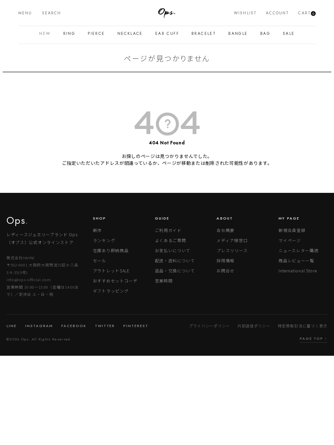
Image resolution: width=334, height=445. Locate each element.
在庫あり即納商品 (111, 250)
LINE (12, 325)
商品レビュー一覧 (296, 260)
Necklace (130, 33)
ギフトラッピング (111, 291)
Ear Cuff (167, 33)
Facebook (73, 325)
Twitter (105, 325)
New (45, 33)
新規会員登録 (292, 230)
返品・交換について (175, 270)
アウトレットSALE (111, 270)
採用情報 (226, 260)
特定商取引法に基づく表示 (302, 325)
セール (99, 260)
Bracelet (203, 33)
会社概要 (226, 230)
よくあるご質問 (170, 240)
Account (277, 13)
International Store (298, 270)
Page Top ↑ (313, 338)
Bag (265, 33)
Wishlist (245, 13)
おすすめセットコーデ (115, 281)
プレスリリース (232, 250)
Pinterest (135, 325)
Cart (306, 13)
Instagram (39, 325)
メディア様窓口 (232, 240)
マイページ (290, 240)
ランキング (104, 240)
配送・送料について (175, 260)
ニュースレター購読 (298, 250)
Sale (289, 33)
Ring (69, 33)
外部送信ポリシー (254, 325)
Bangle (238, 33)
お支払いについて (173, 250)
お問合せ (226, 270)
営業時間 (164, 281)
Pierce (96, 33)
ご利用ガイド (168, 230)
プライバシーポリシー (209, 325)
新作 (97, 230)
